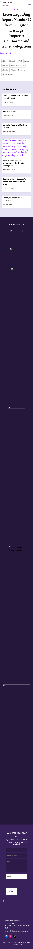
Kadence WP (19, 944)
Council (12, 61)
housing (5, 70)
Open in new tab (5, 53)
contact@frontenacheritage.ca (17, 931)
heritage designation (17, 65)
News (16, 9)
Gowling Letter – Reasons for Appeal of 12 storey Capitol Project (14, 181)
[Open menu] (30, 4)
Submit (11, 891)
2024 (4, 61)
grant (26, 61)
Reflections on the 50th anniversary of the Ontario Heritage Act (13, 163)
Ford (20, 61)
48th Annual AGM (10, 111)
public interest (7, 75)
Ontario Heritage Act (18, 70)
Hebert (5, 65)
